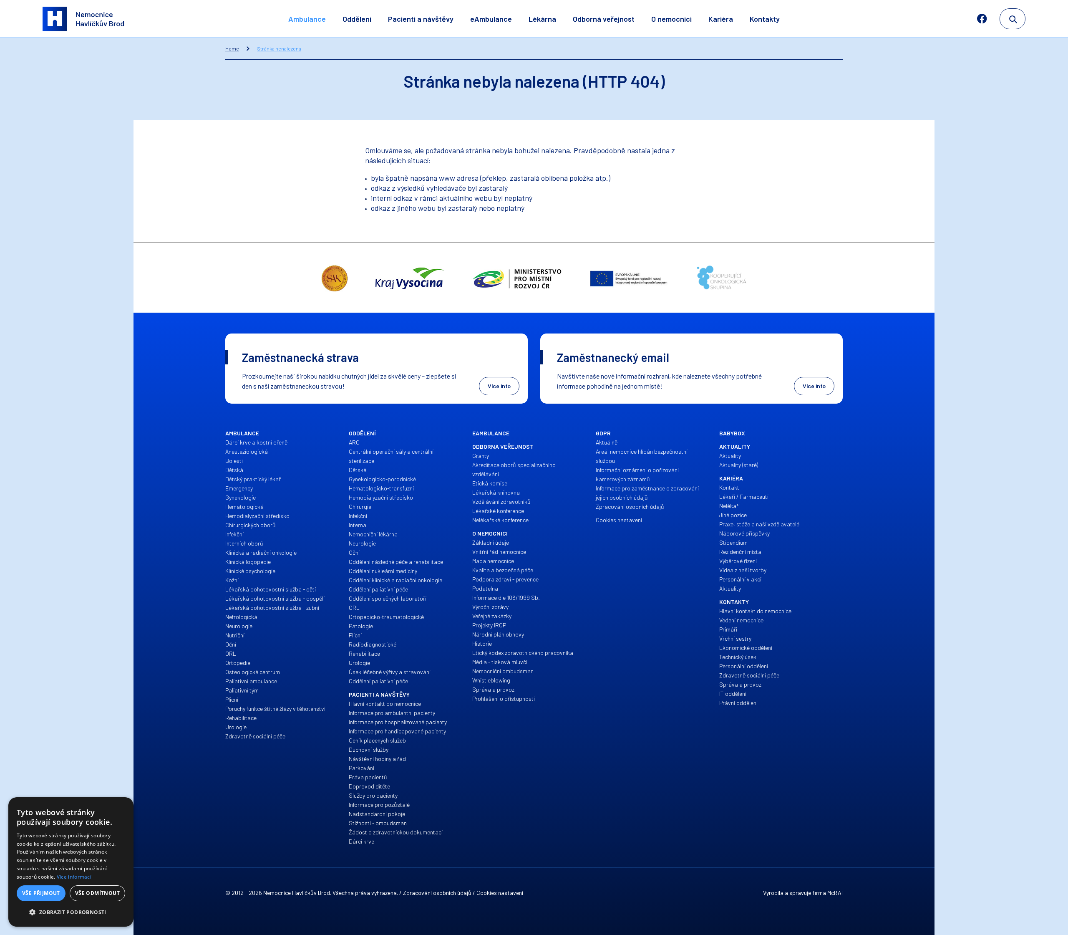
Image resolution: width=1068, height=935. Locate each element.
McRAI (835, 892)
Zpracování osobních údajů (437, 892)
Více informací (74, 876)
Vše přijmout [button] (41, 893)
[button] (71, 912)
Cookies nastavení (499, 892)
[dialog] (71, 862)
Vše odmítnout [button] (97, 893)
